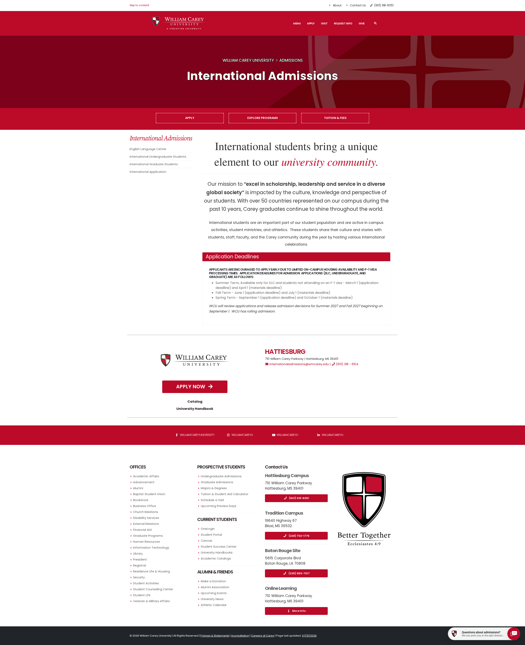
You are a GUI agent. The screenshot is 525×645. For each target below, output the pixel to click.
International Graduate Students (154, 164)
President (140, 559)
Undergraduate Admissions (221, 476)
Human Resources (146, 542)
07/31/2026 (309, 636)
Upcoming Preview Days (218, 506)
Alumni (138, 488)
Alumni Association (215, 587)
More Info (299, 611)
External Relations (146, 524)
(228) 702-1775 (299, 536)
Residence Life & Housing (151, 571)
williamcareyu (242, 435)
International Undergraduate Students (158, 157)
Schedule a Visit (212, 500)
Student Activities (146, 583)
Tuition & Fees (335, 118)
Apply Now (191, 386)
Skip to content (139, 5)
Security (139, 577)
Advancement (143, 482)
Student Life (142, 595)
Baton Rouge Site (282, 550)
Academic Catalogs (216, 558)
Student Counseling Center (153, 589)
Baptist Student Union (149, 494)
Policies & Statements (214, 636)
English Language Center (148, 149)
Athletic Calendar (214, 605)
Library (138, 554)
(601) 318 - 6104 (346, 364)
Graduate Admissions (217, 482)
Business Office (144, 506)
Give (362, 23)
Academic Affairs (146, 476)
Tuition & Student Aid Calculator (224, 494)
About (336, 5)
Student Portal (211, 535)
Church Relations (145, 512)
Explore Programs (262, 118)
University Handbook (194, 408)
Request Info (343, 23)
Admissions (291, 60)
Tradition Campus (284, 513)
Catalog (194, 401)
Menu (297, 23)
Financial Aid (142, 530)
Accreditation (240, 636)
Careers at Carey (262, 636)
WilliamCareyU (287, 435)
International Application (148, 172)
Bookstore (140, 500)
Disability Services (146, 518)
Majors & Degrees (214, 488)
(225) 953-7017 (299, 573)
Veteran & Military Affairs (151, 601)
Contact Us (357, 5)
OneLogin (208, 529)
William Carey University (248, 60)
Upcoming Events (214, 593)
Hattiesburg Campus (287, 475)
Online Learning (281, 588)
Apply (311, 23)
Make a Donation (213, 581)
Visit (324, 23)
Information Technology (151, 548)
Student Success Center (218, 547)
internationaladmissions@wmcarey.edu (299, 364)
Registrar (139, 565)
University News (212, 599)
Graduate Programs (148, 536)
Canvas (206, 541)
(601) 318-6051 (299, 498)
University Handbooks (217, 552)
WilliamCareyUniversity (197, 435)
